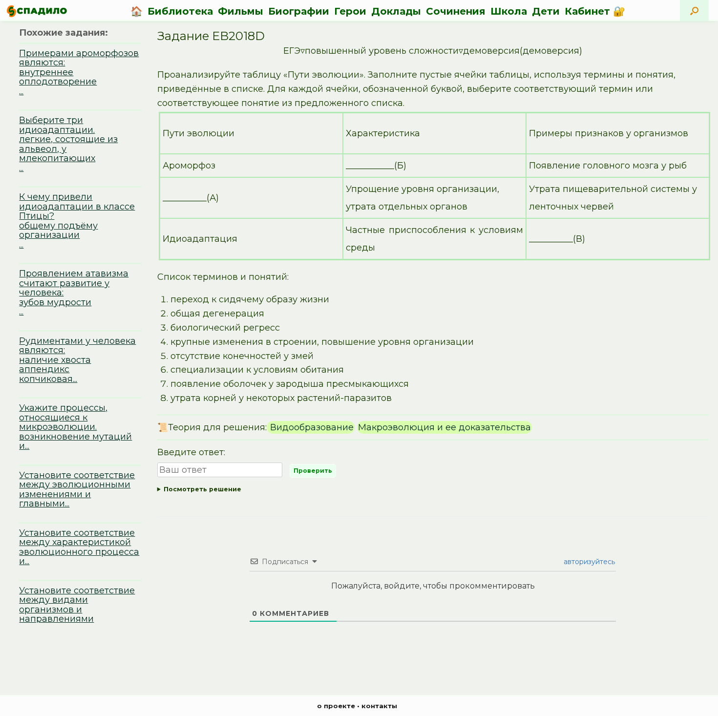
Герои (350, 11)
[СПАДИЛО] (37, 11)
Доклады (396, 11)
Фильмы (240, 11)
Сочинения (456, 11)
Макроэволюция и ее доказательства (444, 427)
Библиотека (180, 11)
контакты (379, 706)
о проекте (336, 706)
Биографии (298, 11)
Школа (508, 11)
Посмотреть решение (202, 489)
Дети (546, 11)
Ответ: (433, 491)
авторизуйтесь (588, 561)
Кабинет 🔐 (595, 11)
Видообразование (311, 427)
